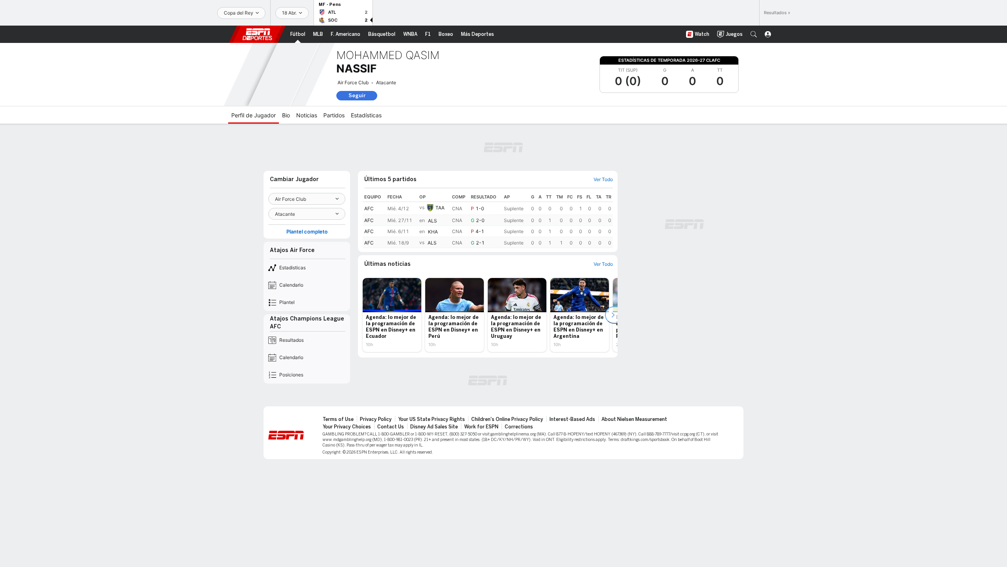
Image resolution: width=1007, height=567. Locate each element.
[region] (488, 220)
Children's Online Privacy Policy (507, 419)
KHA (433, 232)
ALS (432, 221)
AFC (369, 208)
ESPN (257, 34)
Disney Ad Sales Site (434, 427)
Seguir (357, 95)
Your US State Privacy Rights (431, 419)
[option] (392, 315)
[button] (754, 34)
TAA (439, 208)
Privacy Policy (376, 419)
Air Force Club (353, 82)
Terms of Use (338, 419)
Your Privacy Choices (347, 427)
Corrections (519, 427)
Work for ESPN (481, 427)
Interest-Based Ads (572, 419)
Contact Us (390, 427)
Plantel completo (307, 232)
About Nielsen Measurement (634, 419)
